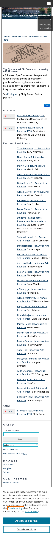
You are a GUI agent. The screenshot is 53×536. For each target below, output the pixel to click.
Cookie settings (16, 508)
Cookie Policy (32, 511)
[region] (26, 511)
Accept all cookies (26, 521)
